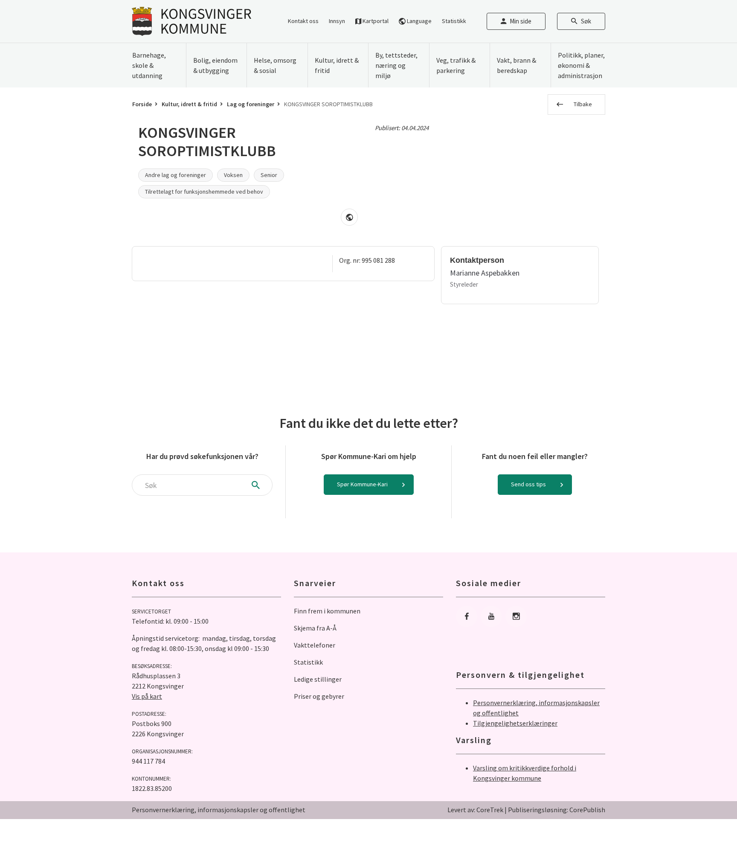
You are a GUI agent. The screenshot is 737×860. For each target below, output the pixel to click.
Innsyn (337, 21)
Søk (586, 21)
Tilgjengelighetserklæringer (515, 723)
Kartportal (375, 21)
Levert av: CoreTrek (475, 809)
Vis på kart (147, 696)
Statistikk (454, 21)
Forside (142, 104)
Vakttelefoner (314, 645)
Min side (520, 21)
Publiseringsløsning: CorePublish (556, 809)
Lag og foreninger (250, 104)
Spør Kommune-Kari (362, 484)
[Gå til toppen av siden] (709, 832)
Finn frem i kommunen (327, 611)
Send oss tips (528, 484)
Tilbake (583, 104)
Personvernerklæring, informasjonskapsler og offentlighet (218, 809)
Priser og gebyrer (319, 696)
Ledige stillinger (318, 679)
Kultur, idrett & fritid (189, 104)
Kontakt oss (303, 21)
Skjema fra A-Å (315, 628)
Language (419, 21)
